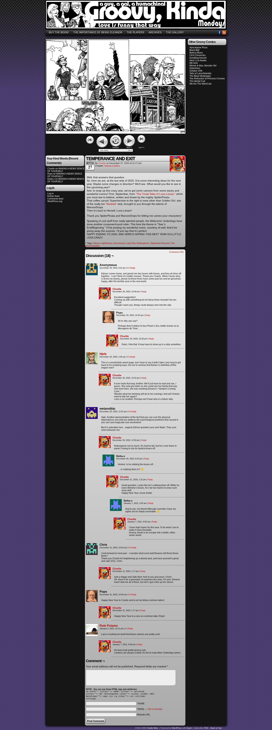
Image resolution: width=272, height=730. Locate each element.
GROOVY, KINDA (136, 15)
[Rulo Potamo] (92, 635)
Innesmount (119, 243)
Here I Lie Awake (197, 60)
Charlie (51, 168)
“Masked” (111, 203)
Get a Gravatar (155, 709)
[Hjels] (92, 363)
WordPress (177, 728)
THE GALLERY (175, 32)
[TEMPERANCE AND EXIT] (115, 132)
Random (116, 147)
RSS (224, 32)
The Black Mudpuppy (200, 76)
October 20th (195, 71)
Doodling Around (197, 58)
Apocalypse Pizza (198, 47)
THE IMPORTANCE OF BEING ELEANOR (97, 32)
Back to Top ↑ (217, 728)
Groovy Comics (112, 166)
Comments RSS (176, 252)
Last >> (141, 147)
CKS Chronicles (197, 55)
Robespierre (143, 243)
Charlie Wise (152, 728)
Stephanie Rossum (160, 243)
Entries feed (53, 196)
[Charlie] (105, 298)
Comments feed (55, 198)
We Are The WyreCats (200, 83)
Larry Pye (131, 243)
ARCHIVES (155, 32)
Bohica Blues (196, 52)
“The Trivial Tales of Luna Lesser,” (155, 193)
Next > (129, 147)
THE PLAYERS (135, 32)
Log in (50, 193)
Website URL (143, 714)
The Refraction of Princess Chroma (207, 78)
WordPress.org (54, 201)
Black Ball (194, 50)
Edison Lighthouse (102, 243)
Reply (132, 268)
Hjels (103, 353)
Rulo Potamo (109, 625)
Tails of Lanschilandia (200, 73)
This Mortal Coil (197, 81)
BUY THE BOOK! (59, 32)
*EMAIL (149, 709)
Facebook (219, 32)
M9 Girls (193, 63)
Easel (189, 728)
